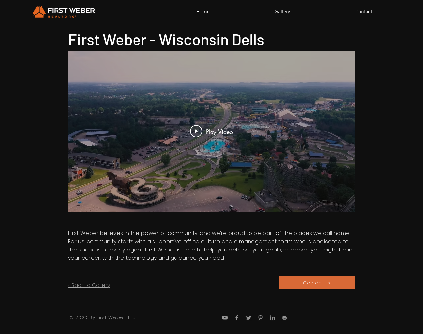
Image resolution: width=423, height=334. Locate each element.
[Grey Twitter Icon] (248, 317)
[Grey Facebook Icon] (236, 317)
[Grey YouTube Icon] (224, 317)
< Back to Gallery (89, 285)
